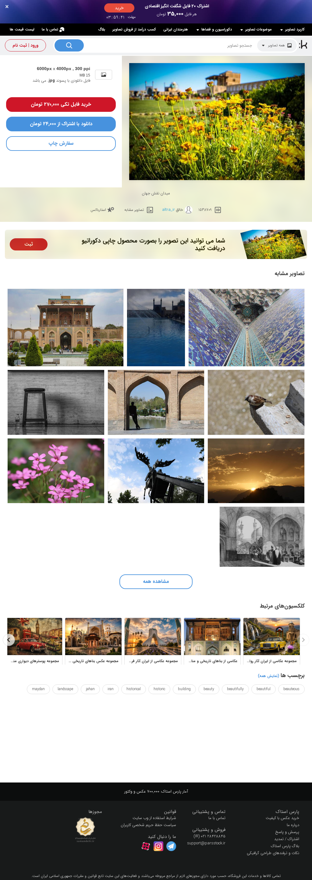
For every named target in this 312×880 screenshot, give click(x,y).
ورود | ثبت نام (25, 45)
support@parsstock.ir (206, 843)
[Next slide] (9, 640)
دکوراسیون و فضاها (216, 29)
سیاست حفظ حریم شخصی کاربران (148, 825)
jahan (90, 689)
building (184, 689)
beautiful (264, 689)
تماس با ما (50, 29)
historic (159, 689)
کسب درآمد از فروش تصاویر (134, 29)
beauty (209, 689)
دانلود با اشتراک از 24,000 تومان (61, 124)
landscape (65, 689)
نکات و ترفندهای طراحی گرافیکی (273, 853)
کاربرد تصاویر (295, 29)
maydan (38, 689)
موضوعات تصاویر (258, 29)
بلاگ (101, 29)
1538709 (205, 210)
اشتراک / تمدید (286, 839)
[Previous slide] (303, 640)
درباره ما (293, 825)
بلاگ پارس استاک (285, 846)
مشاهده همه (156, 581)
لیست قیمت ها (22, 29)
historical (133, 689)
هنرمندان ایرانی (175, 29)
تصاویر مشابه (134, 210)
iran (111, 689)
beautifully (235, 689)
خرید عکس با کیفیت (282, 818)
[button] (267, 811)
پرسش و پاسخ (287, 832)
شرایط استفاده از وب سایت (154, 818)
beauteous (291, 689)
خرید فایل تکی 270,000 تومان (61, 104)
